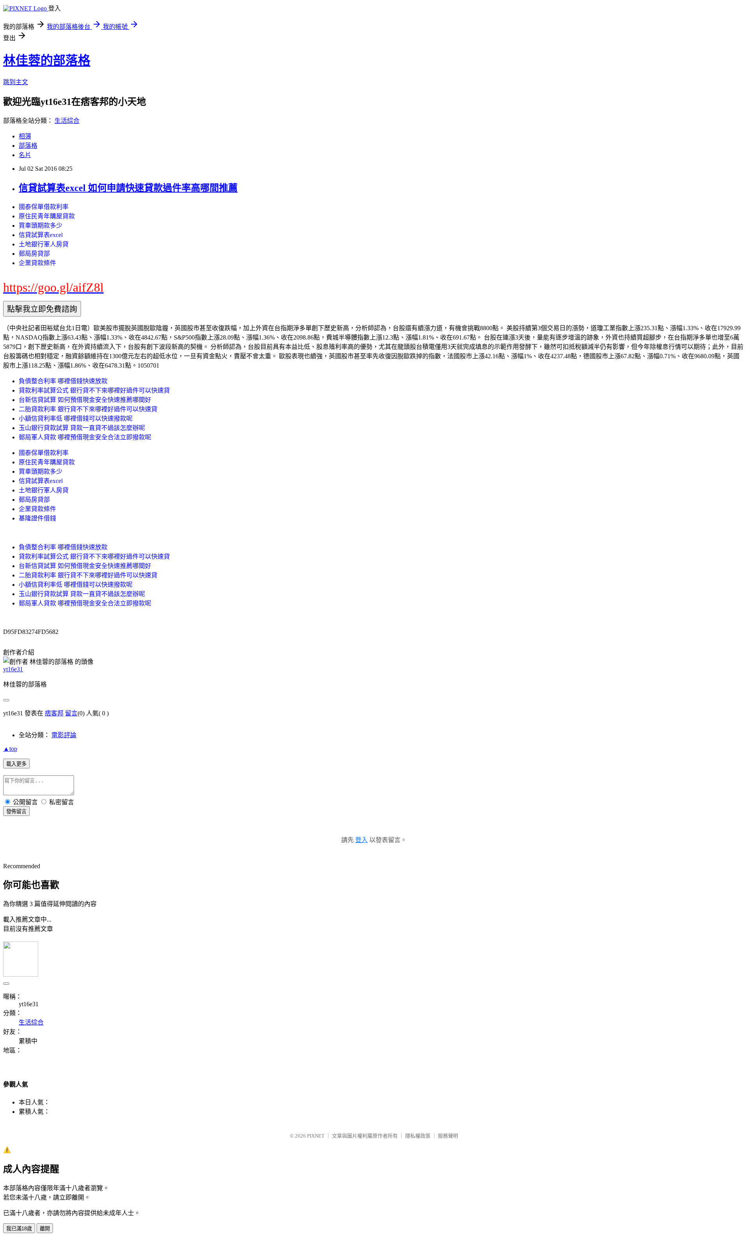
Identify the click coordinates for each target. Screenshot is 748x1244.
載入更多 (16, 764)
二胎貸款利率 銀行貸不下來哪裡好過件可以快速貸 (88, 409)
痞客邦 (54, 713)
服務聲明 (448, 1136)
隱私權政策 (417, 1136)
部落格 (28, 145)
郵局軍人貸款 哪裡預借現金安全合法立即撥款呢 (85, 437)
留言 (71, 713)
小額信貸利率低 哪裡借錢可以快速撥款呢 (75, 418)
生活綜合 (67, 120)
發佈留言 (16, 811)
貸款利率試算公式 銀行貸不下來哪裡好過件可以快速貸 (94, 390)
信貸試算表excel (41, 235)
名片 (25, 155)
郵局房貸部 (34, 253)
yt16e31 (13, 669)
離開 (45, 1229)
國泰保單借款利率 (44, 206)
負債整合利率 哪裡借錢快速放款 (63, 381)
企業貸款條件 (37, 263)
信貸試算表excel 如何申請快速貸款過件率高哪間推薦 (128, 188)
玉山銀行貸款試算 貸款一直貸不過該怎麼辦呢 (82, 428)
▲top (10, 748)
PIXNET (316, 1136)
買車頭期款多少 (40, 225)
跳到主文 (15, 82)
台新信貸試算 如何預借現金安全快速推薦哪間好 (85, 399)
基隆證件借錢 (37, 518)
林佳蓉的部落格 (46, 60)
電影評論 (63, 735)
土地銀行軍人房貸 (44, 244)
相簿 (25, 136)
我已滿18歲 (19, 1229)
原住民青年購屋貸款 (47, 216)
